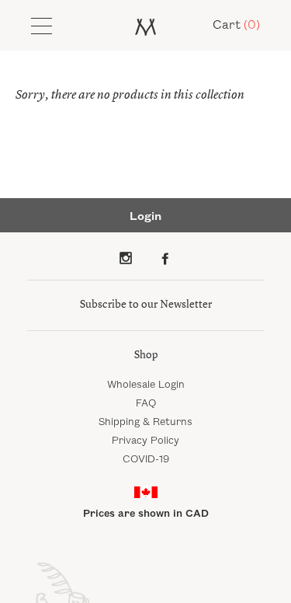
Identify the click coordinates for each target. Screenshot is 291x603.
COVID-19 (146, 459)
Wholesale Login (146, 384)
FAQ (146, 403)
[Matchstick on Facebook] (165, 258)
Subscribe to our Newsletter (146, 304)
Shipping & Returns (145, 422)
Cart (236, 25)
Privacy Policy (145, 440)
